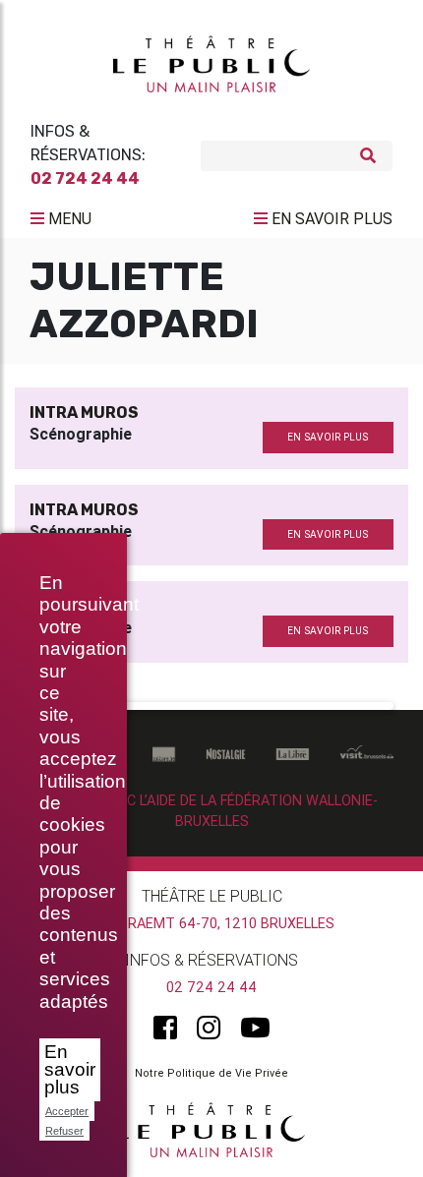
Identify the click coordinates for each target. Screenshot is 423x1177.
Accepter (67, 1111)
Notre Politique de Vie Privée (211, 1073)
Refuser (64, 1131)
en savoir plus (327, 437)
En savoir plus (69, 1069)
